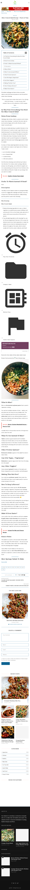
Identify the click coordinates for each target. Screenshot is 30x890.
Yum (3, 569)
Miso (9, 567)
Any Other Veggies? (9, 80)
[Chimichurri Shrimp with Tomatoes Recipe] (7, 732)
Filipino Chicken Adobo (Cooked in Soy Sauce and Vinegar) (7, 721)
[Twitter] (13, 883)
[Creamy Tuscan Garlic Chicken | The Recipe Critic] (5, 872)
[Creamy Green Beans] (7, 835)
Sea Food (15, 771)
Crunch (3, 567)
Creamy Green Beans (7, 843)
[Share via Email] (24, 575)
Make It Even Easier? (9, 88)
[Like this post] (16, 575)
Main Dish (9, 11)
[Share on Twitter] (19, 575)
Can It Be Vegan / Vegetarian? (11, 77)
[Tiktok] (17, 883)
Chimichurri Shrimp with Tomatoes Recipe (7, 741)
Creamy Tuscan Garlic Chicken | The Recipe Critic (19, 869)
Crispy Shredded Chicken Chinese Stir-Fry (22, 721)
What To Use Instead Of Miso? (11, 72)
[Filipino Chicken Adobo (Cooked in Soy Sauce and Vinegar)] (7, 711)
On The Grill (15, 765)
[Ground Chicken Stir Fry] (15, 606)
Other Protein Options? (10, 74)
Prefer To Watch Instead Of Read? (12, 63)
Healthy (15, 758)
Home (2, 11)
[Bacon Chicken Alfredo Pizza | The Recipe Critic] (5, 861)
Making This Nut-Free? (10, 83)
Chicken (15, 755)
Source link (4, 562)
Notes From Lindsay (9, 60)
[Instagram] (15, 883)
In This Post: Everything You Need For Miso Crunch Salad (14, 57)
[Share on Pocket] (22, 575)
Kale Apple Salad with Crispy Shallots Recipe (22, 844)
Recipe (18, 567)
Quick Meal (15, 768)
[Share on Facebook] (18, 575)
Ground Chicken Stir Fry (15, 620)
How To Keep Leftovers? (11, 85)
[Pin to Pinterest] (21, 575)
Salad (22, 567)
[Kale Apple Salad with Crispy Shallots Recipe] (22, 835)
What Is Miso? (7, 69)
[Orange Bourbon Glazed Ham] (22, 732)
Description (8, 66)
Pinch (13, 567)
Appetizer (15, 752)
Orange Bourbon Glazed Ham (20, 741)
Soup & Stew (15, 774)
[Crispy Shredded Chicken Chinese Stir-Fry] (22, 711)
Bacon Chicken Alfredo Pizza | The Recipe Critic (19, 858)
